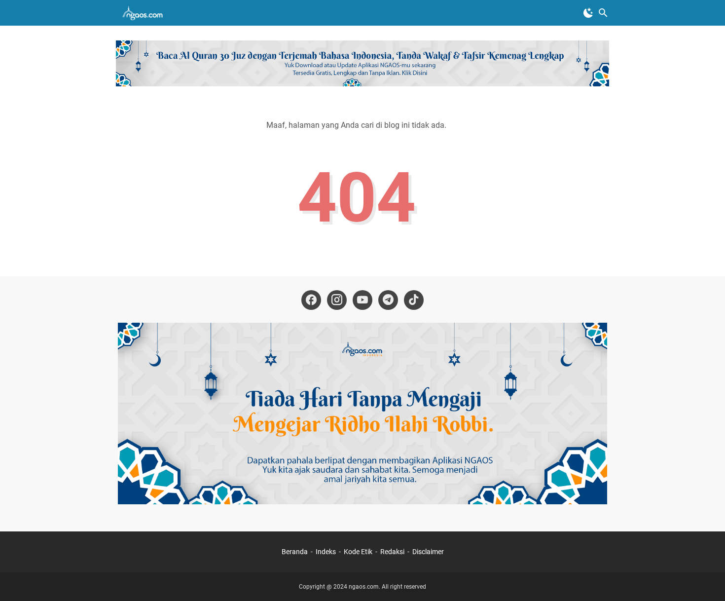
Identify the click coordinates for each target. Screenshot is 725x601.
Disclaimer (428, 552)
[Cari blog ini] (603, 13)
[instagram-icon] (337, 300)
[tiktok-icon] (414, 300)
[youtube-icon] (362, 300)
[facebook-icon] (311, 300)
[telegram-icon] (388, 300)
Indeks (326, 552)
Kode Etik (358, 552)
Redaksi (392, 552)
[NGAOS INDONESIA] (144, 13)
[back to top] (705, 579)
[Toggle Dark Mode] (588, 13)
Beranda (295, 552)
